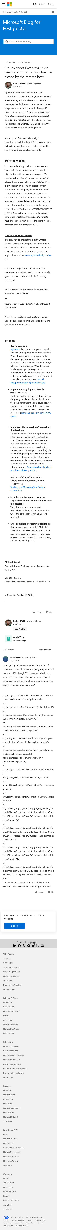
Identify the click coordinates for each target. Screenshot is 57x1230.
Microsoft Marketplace (11, 1156)
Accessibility (7, 1205)
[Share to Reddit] (28, 945)
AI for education (8, 1077)
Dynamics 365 (8, 1099)
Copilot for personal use (11, 976)
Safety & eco (30, 1223)
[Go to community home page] (9, 4)
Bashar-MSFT (19, 83)
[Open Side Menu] (4, 4)
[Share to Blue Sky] (33, 945)
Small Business (8, 1121)
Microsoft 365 (8, 1104)
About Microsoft (8, 1183)
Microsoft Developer (10, 1139)
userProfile (20, 629)
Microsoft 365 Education (11, 1060)
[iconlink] (8, 638)
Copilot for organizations (11, 972)
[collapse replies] (28, 655)
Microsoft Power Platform (11, 1108)
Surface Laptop (8, 963)
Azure (5, 1134)
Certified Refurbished (10, 1024)
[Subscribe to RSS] (37, 945)
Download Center (9, 1007)
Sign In (51, 4)
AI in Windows (8, 980)
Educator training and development (15, 1068)
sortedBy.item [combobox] (45, 649)
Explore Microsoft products (12, 985)
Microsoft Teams (8, 1112)
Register (42, 4)
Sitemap (6, 1220)
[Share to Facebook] (19, 945)
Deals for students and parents (13, 1073)
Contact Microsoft (18, 1220)
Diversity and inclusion (11, 1200)
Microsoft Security (9, 1095)
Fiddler (47, 255)
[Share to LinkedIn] (14, 945)
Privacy (30, 1220)
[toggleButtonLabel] (53, 12)
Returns (6, 1016)
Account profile (8, 1002)
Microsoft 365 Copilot (10, 1117)
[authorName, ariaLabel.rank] (8, 85)
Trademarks (19, 1223)
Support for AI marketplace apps (14, 1147)
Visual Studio (7, 1165)
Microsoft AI (7, 1090)
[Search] (34, 4)
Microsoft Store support (11, 1011)
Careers (6, 1178)
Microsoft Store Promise (11, 1029)
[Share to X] (24, 945)
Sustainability (7, 1209)
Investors (6, 1196)
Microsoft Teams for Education (13, 1055)
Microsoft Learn (8, 1143)
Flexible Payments (9, 1033)
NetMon (28, 255)
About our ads (8, 1226)
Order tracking (8, 1020)
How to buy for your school (12, 1064)
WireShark (38, 255)
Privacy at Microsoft (10, 1191)
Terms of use (7, 1223)
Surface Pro (7, 958)
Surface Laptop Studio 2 (11, 967)
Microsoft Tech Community (12, 1152)
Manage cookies (41, 1220)
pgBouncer (15, 349)
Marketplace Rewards (10, 1161)
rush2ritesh (15, 657)
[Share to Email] (42, 945)
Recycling (41, 1223)
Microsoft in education (10, 1046)
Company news (8, 1187)
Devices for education (10, 1051)
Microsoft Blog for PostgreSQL (16, 12)
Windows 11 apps (9, 989)
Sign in (14, 925)
